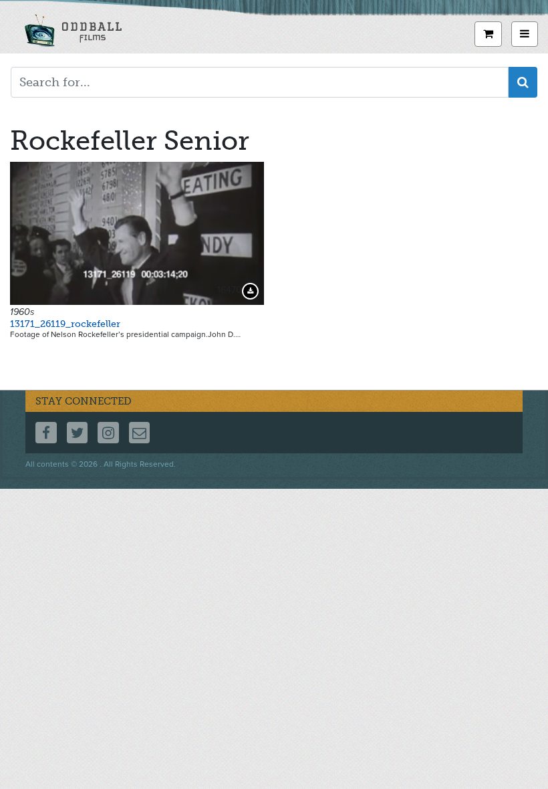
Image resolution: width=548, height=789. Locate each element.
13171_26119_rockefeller (65, 324)
